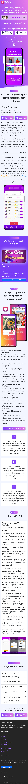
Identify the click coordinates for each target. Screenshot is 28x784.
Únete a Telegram (6, 767)
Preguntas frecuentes (6, 742)
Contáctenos (4, 744)
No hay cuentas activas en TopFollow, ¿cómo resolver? (11, 682)
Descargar (3, 736)
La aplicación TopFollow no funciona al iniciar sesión (12, 701)
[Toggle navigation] (25, 2)
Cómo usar (3, 738)
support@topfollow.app (7, 776)
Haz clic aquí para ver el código (14, 279)
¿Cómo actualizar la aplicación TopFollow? (10, 691)
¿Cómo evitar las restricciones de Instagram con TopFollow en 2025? (11, 677)
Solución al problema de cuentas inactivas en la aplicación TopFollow (11, 696)
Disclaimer (3, 751)
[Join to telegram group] (14, 45)
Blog (2, 741)
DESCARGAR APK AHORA (14, 429)
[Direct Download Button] (21, 33)
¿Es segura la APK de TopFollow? (10, 673)
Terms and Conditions (6, 748)
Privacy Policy (4, 750)
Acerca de (3, 739)
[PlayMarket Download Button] (7, 33)
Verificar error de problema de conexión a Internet (12, 687)
